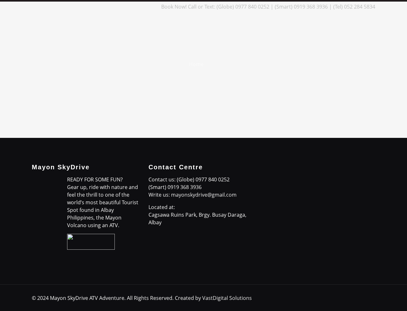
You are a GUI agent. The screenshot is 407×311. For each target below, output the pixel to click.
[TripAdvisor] (151, 6)
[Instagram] (143, 6)
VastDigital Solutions (227, 297)
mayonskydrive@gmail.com (204, 194)
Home (196, 64)
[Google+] (117, 6)
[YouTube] (134, 6)
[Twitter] (125, 6)
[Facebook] (108, 6)
